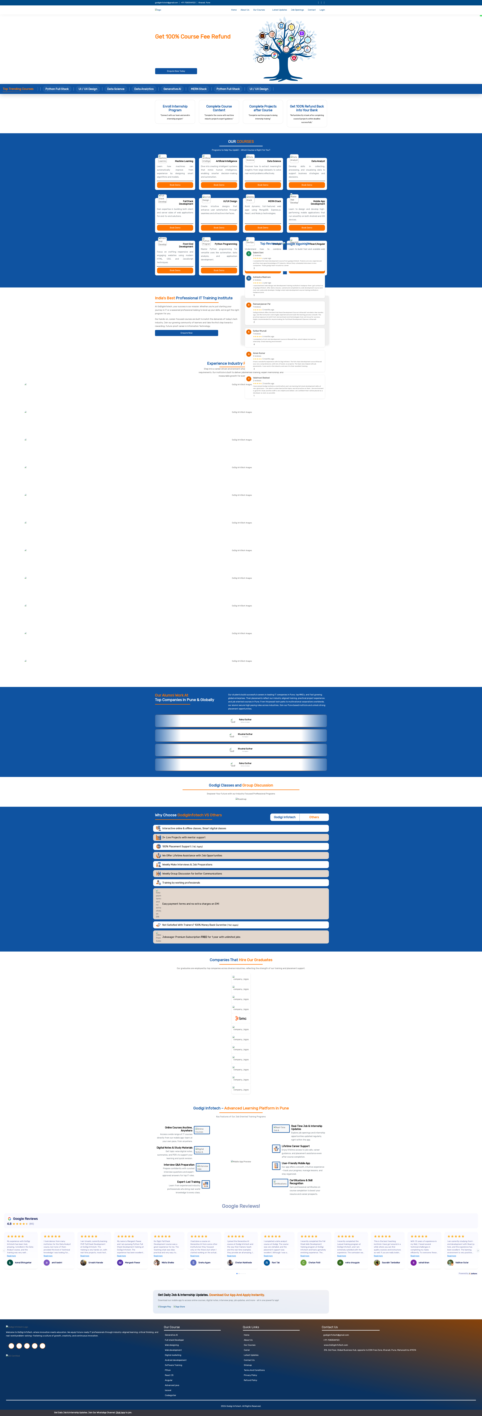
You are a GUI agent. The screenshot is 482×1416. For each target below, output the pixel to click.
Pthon (168, 1370)
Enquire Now (187, 333)
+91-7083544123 (188, 3)
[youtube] (326, 3)
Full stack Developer (174, 1340)
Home (234, 10)
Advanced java (172, 1385)
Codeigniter (170, 1395)
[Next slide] (478, 1251)
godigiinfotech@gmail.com (166, 3)
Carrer (247, 1350)
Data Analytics (55, 89)
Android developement (176, 1360)
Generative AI (84, 89)
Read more (11, 1256)
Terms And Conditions (254, 1370)
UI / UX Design (170, 89)
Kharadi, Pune (204, 3)
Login (322, 10)
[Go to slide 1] (236, 1273)
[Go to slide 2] (238, 1273)
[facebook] (320, 3)
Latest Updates (279, 10)
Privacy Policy (250, 1375)
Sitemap (248, 1365)
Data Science (198, 89)
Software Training (173, 1365)
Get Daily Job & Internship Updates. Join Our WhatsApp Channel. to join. (254, 1412)
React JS (169, 1375)
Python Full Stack (139, 89)
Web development (173, 1350)
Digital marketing (173, 1355)
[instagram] (323, 3)
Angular (168, 1380)
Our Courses (249, 1345)
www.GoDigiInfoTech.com (335, 1345)
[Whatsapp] (481, 15)
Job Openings (297, 10)
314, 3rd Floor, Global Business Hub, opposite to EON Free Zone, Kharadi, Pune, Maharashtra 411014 (369, 1350)
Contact (312, 10)
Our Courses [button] (259, 10)
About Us (245, 10)
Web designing (172, 1345)
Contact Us (249, 1360)
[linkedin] (317, 3)
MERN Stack (110, 89)
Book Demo (175, 185)
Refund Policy (250, 1380)
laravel (168, 1390)
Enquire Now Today (176, 71)
